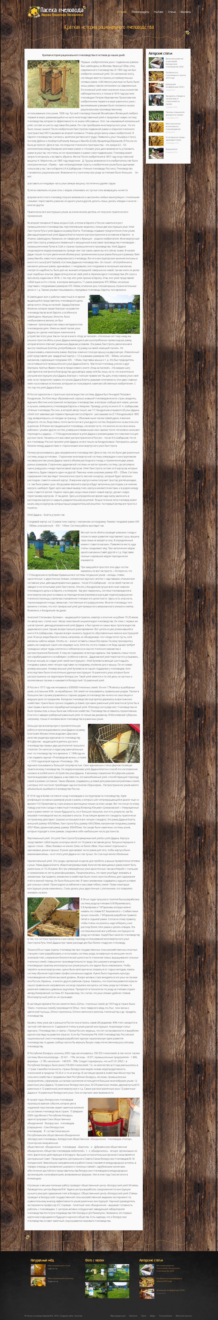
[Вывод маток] (156, 153)
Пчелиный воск (165, 1316)
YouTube (158, 12)
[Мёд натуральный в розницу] (38, 1281)
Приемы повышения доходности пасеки (175, 113)
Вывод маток (171, 149)
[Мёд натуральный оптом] (38, 1269)
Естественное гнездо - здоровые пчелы (176, 138)
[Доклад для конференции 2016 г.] (156, 88)
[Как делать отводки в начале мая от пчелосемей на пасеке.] (156, 100)
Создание (64, 1316)
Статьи (172, 12)
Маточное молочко (184, 1316)
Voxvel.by (78, 1316)
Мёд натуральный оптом (59, 1265)
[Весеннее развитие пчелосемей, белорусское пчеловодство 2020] (156, 62)
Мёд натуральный (117, 1316)
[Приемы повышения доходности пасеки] (156, 116)
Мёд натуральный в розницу (61, 1278)
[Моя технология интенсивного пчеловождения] (156, 127)
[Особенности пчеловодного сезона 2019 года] (156, 76)
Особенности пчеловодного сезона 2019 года (176, 75)
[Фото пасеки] (96, 1272)
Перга (143, 1316)
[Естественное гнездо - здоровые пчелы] (156, 141)
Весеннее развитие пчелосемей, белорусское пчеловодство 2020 (174, 62)
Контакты (186, 12)
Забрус (152, 1316)
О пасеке (122, 12)
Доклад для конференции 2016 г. (175, 85)
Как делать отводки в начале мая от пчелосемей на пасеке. (175, 100)
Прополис (133, 1316)
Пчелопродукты (140, 12)
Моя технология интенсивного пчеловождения (173, 126)
